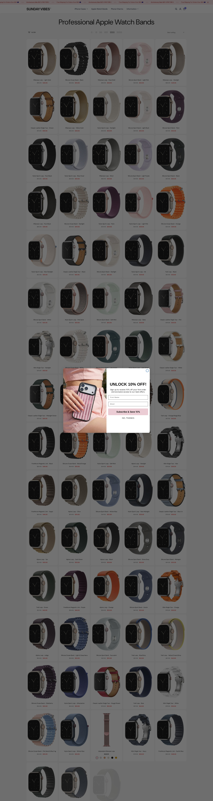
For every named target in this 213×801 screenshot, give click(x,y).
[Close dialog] (147, 370)
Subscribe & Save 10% (128, 411)
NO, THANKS (128, 418)
